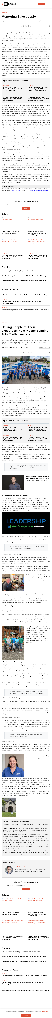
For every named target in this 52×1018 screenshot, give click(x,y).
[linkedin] (23, 26)
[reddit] (28, 26)
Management (5, 12)
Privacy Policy (45, 1011)
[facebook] (21, 26)
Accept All (26, 1015)
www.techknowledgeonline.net (39, 190)
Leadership (4, 322)
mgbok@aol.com (15, 190)
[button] (3, 4)
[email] (31, 26)
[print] (49, 26)
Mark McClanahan (7, 347)
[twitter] (26, 26)
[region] (26, 1013)
